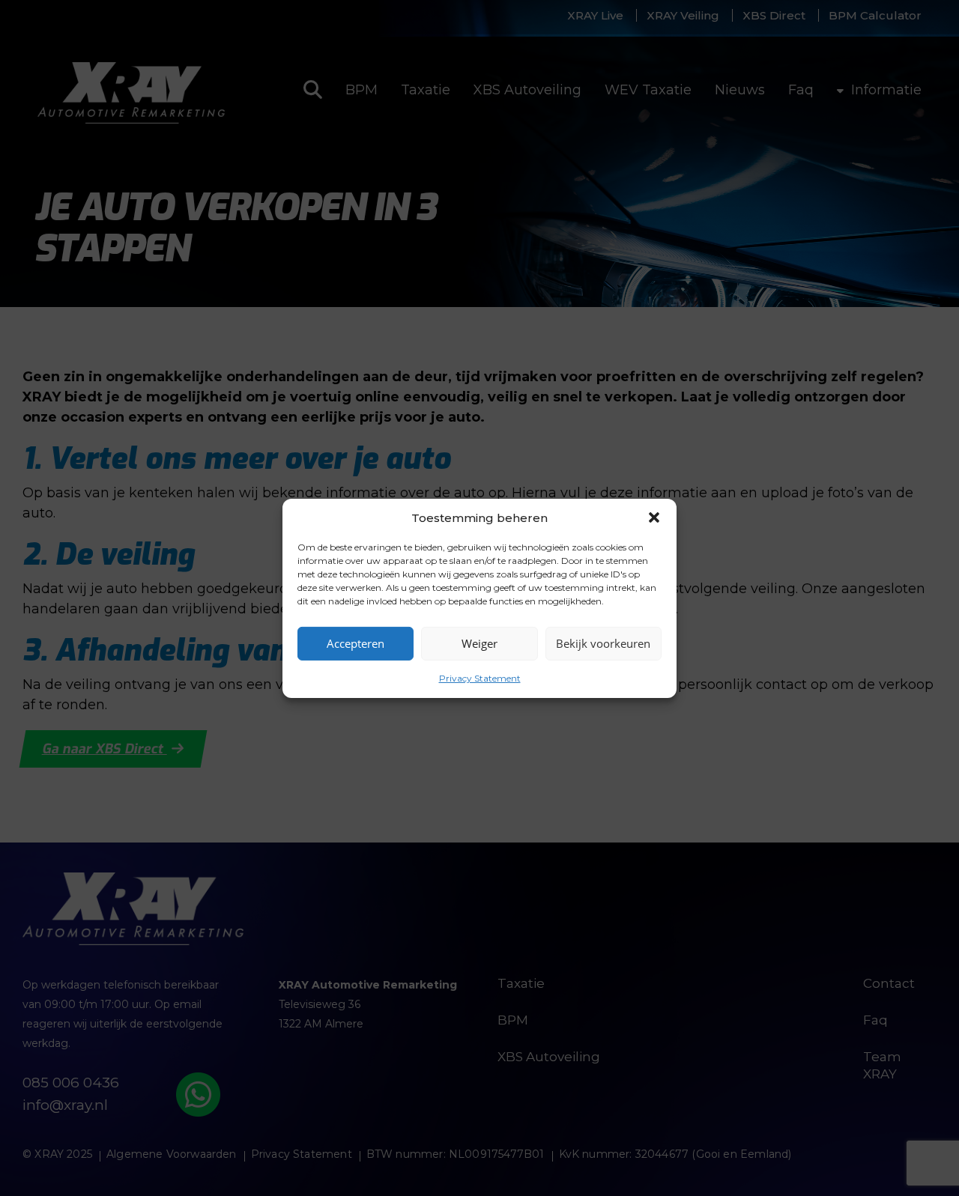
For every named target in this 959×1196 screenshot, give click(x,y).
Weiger (479, 643)
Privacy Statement (480, 677)
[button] (654, 517)
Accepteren (355, 643)
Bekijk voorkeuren (603, 643)
